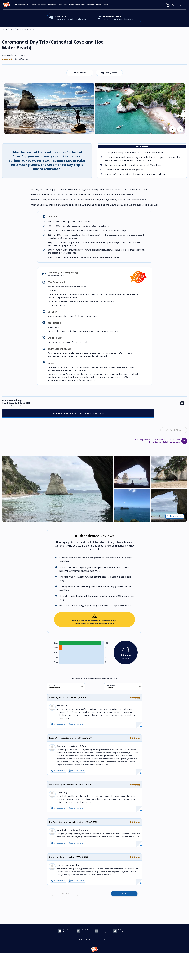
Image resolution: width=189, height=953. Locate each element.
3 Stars (55, 652)
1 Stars (55, 662)
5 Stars (55, 643)
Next (124, 893)
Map (109, 5)
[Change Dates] (183, 403)
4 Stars (55, 648)
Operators (107, 940)
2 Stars (55, 657)
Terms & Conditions (95, 940)
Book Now (175, 430)
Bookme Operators (183, 4)
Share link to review (76, 724)
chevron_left (172, 129)
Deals (34, 5)
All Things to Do (21, 5)
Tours (12, 29)
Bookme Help (83, 940)
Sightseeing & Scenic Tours (26, 29)
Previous (65, 893)
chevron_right (180, 129)
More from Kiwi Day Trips (14, 55)
